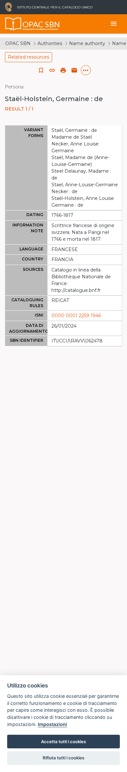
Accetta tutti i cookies (63, 741)
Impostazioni (52, 724)
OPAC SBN (18, 43)
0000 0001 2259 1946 (76, 315)
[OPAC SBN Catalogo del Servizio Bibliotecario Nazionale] (13, 24)
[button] (52, 70)
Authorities (49, 43)
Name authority (87, 43)
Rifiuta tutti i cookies (63, 757)
